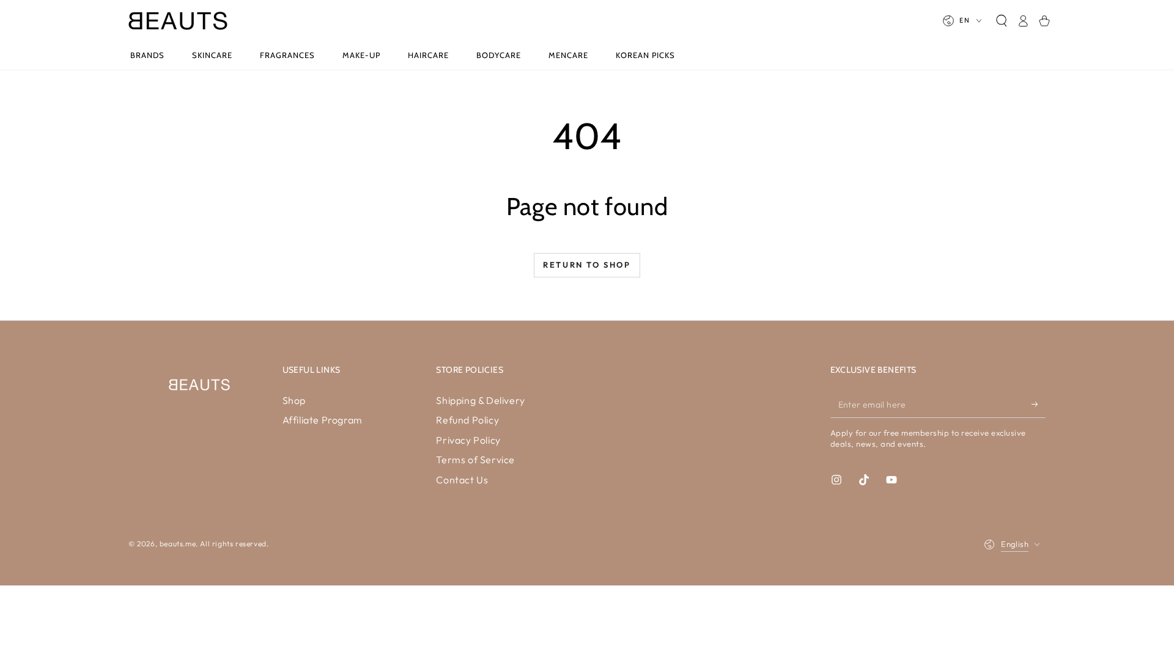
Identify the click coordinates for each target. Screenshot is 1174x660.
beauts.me (178, 543)
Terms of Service (475, 459)
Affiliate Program (322, 420)
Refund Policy (467, 420)
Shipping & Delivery (480, 400)
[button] (1001, 20)
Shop (294, 400)
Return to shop (586, 265)
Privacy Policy (468, 440)
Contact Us (462, 480)
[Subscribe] (1039, 404)
